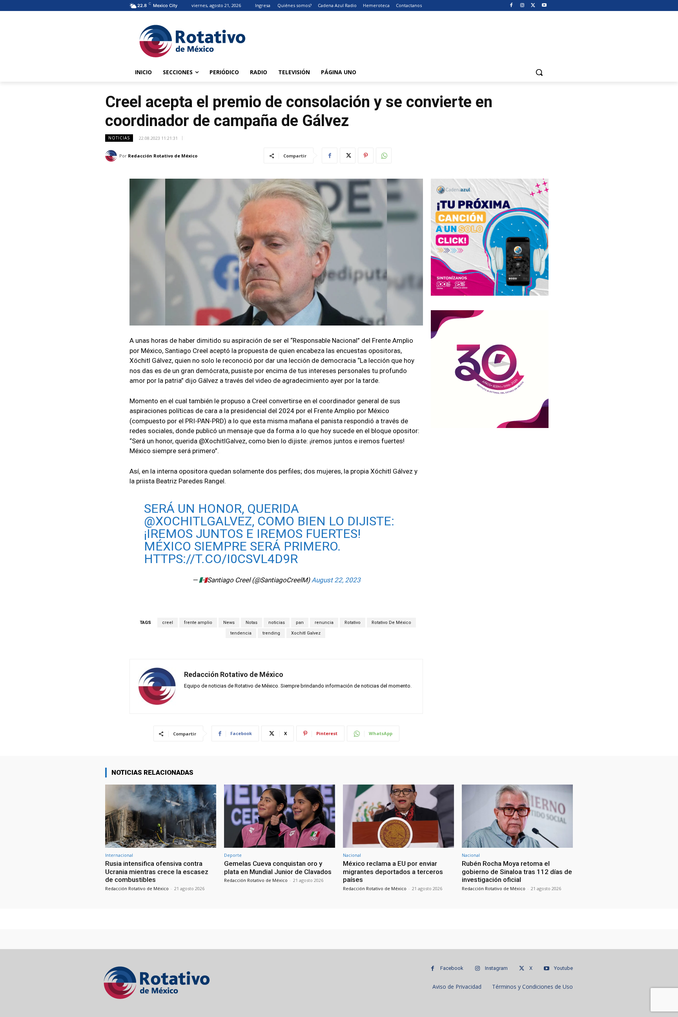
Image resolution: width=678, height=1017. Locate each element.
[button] (539, 72)
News (229, 622)
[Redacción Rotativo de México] (112, 156)
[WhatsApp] (384, 155)
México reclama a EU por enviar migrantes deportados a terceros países (393, 871)
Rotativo (352, 622)
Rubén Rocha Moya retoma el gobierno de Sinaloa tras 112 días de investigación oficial (517, 871)
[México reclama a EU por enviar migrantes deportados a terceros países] (398, 816)
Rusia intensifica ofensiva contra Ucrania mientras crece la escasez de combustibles (156, 871)
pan (300, 622)
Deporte (233, 855)
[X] (533, 5)
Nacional (352, 855)
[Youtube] (544, 5)
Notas (251, 622)
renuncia (324, 622)
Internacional (119, 855)
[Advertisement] (398, 39)
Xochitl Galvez (306, 633)
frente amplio (198, 622)
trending (271, 633)
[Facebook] (511, 5)
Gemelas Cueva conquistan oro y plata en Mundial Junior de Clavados (278, 867)
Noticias (119, 138)
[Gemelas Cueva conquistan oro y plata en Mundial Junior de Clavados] (279, 816)
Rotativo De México (391, 622)
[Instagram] (522, 5)
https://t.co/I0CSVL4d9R (221, 558)
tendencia (241, 633)
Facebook (451, 968)
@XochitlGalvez (198, 521)
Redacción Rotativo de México (162, 156)
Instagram (496, 968)
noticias (276, 622)
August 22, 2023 (336, 580)
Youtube (563, 968)
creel (167, 622)
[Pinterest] (366, 155)
